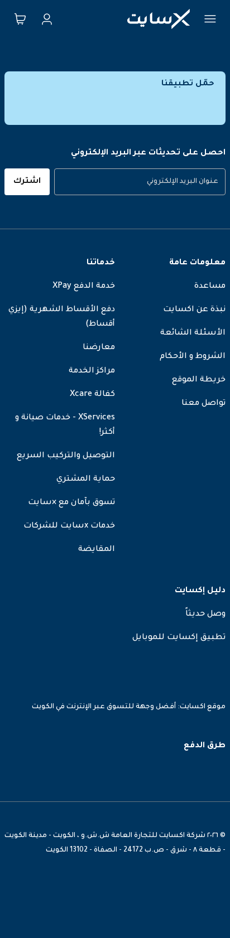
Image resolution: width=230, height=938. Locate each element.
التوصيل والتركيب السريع (66, 456)
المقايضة (96, 549)
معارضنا (99, 348)
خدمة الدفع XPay (83, 286)
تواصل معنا (203, 403)
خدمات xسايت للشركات (69, 526)
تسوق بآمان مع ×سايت (71, 503)
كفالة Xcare (92, 394)
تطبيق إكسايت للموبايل (179, 638)
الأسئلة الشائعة (193, 333)
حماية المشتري (85, 479)
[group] (140, 181)
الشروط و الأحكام (193, 356)
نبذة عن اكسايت (194, 310)
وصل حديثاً (205, 614)
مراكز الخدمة (92, 371)
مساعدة (210, 286)
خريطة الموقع (199, 380)
